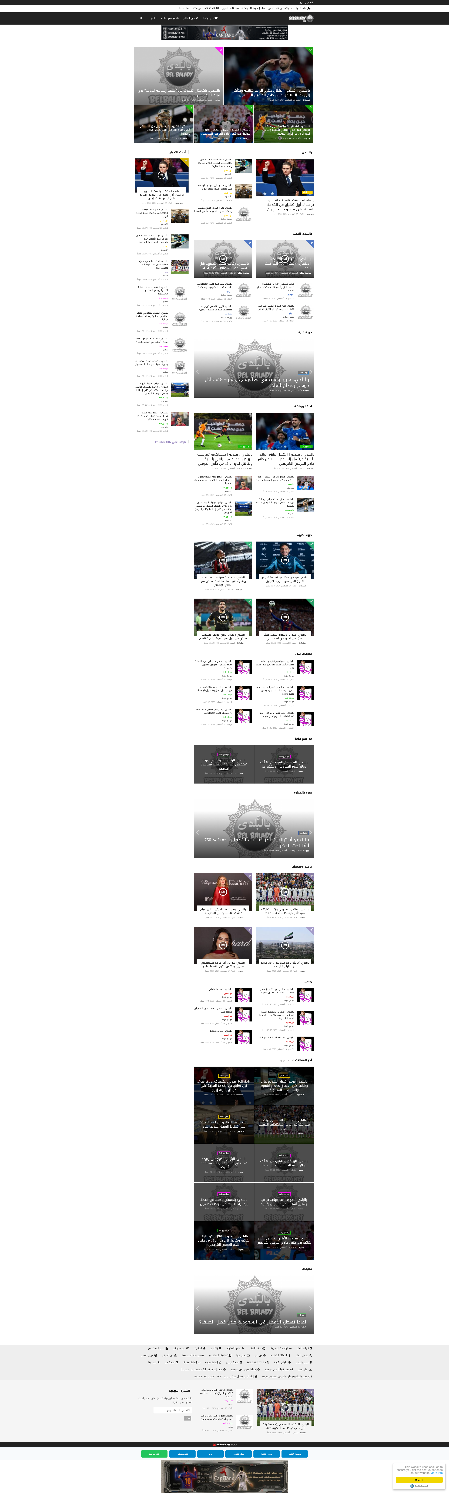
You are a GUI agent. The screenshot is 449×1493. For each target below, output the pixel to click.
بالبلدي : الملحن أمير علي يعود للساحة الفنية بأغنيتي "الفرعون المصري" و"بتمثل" (213, 664)
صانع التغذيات (234, 1348)
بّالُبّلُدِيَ (214, 1348)
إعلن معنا (303, 1369)
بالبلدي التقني (302, 233)
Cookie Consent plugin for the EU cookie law (419, 1486)
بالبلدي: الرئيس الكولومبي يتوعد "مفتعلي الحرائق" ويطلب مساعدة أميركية (152, 316)
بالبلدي (307, 152)
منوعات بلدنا (303, 653)
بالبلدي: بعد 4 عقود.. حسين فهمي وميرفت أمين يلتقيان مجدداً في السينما (213, 209)
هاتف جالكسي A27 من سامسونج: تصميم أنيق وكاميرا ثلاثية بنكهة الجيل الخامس (275, 287)
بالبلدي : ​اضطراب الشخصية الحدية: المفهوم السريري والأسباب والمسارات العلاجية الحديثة (276, 1015)
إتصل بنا (153, 1362)
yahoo (217, 100)
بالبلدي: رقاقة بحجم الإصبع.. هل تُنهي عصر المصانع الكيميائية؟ (224, 265)
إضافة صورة (212, 1362)
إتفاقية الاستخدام (219, 1355)
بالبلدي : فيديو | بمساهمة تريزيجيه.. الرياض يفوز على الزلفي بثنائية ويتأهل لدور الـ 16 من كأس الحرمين (286, 129)
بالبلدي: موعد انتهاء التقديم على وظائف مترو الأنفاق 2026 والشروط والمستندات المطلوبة (152, 238)
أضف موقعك (154, 1453)
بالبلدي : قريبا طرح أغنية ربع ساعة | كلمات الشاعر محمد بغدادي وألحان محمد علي (275, 664)
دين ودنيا (209, 18)
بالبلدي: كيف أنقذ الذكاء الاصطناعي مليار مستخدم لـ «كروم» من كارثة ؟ (214, 285)
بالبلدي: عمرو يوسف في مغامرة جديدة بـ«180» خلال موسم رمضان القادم (257, 382)
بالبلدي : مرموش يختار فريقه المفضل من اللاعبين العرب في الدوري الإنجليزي (285, 579)
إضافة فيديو (233, 1362)
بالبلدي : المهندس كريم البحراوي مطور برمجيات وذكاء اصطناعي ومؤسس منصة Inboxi (275, 690)
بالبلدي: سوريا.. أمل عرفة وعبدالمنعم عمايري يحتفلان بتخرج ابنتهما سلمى (223, 964)
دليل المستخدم (157, 1348)
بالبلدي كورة (281, 1362)
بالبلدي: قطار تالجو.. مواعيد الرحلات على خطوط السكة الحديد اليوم (152, 212)
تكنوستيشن (182, 1453)
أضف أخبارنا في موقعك (277, 1369)
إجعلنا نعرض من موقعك (243, 1369)
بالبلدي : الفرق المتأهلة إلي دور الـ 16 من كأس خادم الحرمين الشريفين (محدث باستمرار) (250, 8)
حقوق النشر (302, 1355)
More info (436, 1472)
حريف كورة (304, 535)
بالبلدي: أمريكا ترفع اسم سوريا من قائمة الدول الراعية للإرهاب (285, 964)
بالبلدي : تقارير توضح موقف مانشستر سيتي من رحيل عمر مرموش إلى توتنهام (223, 636)
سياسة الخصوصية (192, 1355)
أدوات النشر (303, 1348)
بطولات (306, 100)
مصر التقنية (266, 1453)
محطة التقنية (295, 1453)
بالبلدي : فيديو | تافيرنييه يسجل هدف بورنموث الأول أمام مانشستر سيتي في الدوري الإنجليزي (223, 581)
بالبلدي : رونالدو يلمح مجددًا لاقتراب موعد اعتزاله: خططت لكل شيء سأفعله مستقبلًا (152, 416)
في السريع (290, 997)
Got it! (419, 1480)
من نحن (258, 1355)
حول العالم (189, 18)
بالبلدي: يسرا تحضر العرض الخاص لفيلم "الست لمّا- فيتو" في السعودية (223, 911)
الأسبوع (164, 224)
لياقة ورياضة (163, 398)
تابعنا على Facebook (170, 442)
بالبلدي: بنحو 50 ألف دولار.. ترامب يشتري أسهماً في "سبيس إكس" (152, 340)
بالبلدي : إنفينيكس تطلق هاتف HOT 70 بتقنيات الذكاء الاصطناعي (214, 711)
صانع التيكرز (255, 1348)
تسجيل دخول (305, 2)
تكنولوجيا (290, 295)
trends (165, 276)
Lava (308, 981)
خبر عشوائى (179, 1348)
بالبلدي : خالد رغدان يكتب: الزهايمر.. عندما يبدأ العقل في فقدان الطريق (277, 991)
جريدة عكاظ (226, 219)
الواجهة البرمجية (279, 1348)
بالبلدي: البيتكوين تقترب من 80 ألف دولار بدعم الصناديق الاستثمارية (153, 290)
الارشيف (198, 1348)
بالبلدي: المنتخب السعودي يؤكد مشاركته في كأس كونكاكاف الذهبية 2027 (152, 264)
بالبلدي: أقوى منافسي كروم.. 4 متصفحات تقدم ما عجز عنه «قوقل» (215, 308)
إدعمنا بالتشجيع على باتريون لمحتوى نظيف (286, 1376)
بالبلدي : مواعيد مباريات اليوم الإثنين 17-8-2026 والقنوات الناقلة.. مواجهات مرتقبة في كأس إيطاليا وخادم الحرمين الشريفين (151, 388)
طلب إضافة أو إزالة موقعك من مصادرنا (202, 1369)
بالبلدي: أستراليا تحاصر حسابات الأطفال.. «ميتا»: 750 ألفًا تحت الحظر (287, 263)
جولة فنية (305, 332)
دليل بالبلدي (303, 1362)
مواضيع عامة (168, 18)
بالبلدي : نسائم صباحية (221, 1031)
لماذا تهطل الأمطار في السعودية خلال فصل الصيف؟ (252, 1322)
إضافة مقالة (190, 1362)
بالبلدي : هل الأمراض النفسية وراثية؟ (276, 1037)
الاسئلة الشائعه (279, 1355)
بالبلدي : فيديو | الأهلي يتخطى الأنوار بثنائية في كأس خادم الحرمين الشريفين (225, 131)
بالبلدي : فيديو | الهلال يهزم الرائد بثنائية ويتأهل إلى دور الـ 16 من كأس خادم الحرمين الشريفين (271, 92)
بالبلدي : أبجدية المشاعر (220, 989)
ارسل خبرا (241, 1355)
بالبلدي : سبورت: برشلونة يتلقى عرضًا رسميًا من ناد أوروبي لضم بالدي (285, 636)
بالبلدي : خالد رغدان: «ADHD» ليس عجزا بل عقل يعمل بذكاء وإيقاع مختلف (214, 689)
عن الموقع (168, 1355)
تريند (166, 272)
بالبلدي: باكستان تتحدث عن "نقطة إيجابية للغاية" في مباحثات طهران (179, 92)
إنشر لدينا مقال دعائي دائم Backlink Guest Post (224, 1376)
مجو (210, 1453)
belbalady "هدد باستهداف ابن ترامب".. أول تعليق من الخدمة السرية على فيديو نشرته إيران (162, 195)
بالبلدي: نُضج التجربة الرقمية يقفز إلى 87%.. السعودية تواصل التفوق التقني (275, 307)
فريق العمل (147, 1355)
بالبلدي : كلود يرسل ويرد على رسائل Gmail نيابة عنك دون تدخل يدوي (276, 714)
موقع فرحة (288, 676)
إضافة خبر (170, 1362)
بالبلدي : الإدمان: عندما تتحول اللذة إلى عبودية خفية (213, 1010)
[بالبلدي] (221, 1445)
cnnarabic (179, 203)
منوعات (307, 1269)
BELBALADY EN (257, 1362)
